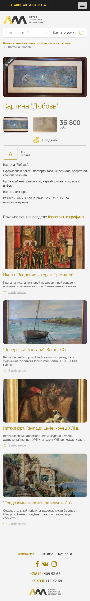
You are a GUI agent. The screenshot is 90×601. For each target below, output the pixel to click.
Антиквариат (27, 553)
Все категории (63, 33)
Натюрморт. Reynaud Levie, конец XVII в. (41, 428)
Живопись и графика (66, 217)
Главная (47, 553)
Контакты (65, 553)
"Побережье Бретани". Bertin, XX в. (35, 349)
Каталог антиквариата (27, 5)
